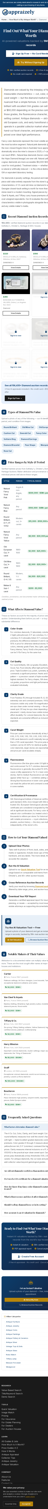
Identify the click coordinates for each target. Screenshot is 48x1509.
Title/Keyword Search (12, 1393)
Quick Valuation (9, 1409)
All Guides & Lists (10, 1441)
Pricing (5, 1415)
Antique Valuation (10, 1464)
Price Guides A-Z (10, 1448)
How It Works (8, 1451)
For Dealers (7, 1425)
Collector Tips (8, 1458)
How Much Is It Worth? (13, 1444)
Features (6, 1480)
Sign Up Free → (15, 398)
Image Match (8, 1412)
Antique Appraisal (10, 1454)
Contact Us (7, 1483)
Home (4, 19)
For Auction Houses (11, 1429)
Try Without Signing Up (32, 62)
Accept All (26, 1504)
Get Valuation (16, 940)
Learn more (30, 1496)
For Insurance (8, 1419)
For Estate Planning (11, 1422)
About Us (6, 1476)
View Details (16, 268)
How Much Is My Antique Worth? (22, 19)
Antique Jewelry (9, 1461)
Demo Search (8, 1396)
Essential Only (10, 1504)
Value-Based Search (11, 1390)
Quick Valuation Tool (30, 869)
